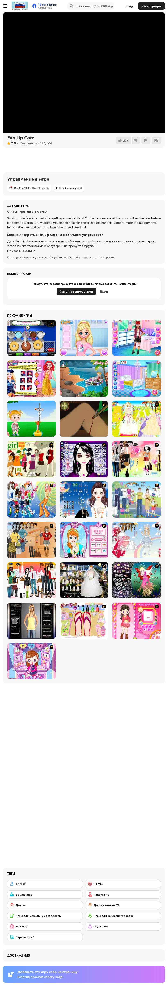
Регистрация (151, 6)
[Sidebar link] (5, 6)
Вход (129, 6)
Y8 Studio (74, 257)
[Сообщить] (145, 140)
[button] (21, 251)
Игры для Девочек (34, 257)
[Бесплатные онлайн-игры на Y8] (19, 5)
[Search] (71, 6)
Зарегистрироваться (76, 291)
